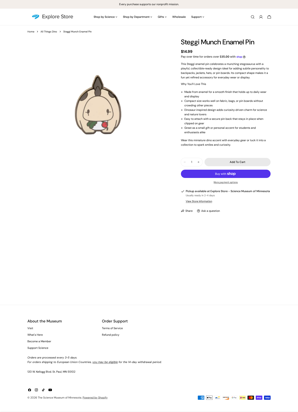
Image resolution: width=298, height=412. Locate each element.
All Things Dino (49, 31)
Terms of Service (112, 328)
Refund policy (110, 335)
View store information (199, 201)
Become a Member (39, 341)
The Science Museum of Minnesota (59, 397)
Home (30, 31)
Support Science (37, 348)
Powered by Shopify (95, 397)
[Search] (252, 16)
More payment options (226, 182)
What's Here (35, 335)
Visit (30, 328)
